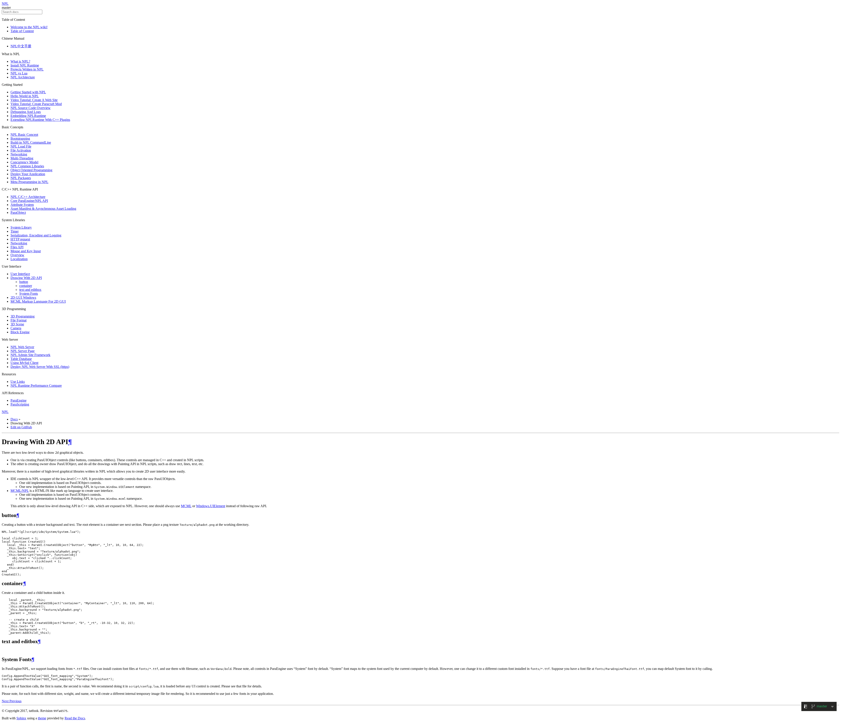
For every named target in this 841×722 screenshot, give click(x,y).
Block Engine (20, 332)
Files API (17, 247)
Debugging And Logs (26, 112)
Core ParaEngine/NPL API (29, 201)
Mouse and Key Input (26, 251)
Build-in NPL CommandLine (31, 142)
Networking (19, 154)
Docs (14, 419)
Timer (15, 231)
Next (5, 701)
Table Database (21, 359)
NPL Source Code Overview (31, 108)
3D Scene (17, 324)
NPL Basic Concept (24, 134)
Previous (15, 701)
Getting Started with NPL (28, 92)
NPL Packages (21, 178)
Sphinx (21, 718)
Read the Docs (75, 718)
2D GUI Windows (23, 297)
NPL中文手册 (21, 46)
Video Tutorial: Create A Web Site (34, 100)
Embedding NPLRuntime (28, 116)
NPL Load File (21, 146)
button (23, 282)
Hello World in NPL (25, 96)
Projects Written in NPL (27, 69)
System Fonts (28, 293)
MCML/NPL (20, 491)
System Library (21, 227)
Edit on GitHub (21, 427)
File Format (19, 320)
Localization (19, 259)
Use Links (18, 381)
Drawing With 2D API (26, 278)
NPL (5, 3)
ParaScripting (20, 404)
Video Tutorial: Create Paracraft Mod (36, 104)
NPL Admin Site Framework (30, 355)
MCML (186, 506)
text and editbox (30, 289)
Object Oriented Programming (31, 170)
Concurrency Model (24, 162)
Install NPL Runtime (25, 65)
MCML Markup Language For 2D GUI (38, 301)
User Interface (20, 274)
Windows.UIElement (210, 506)
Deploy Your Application (28, 174)
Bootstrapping (20, 138)
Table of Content (22, 31)
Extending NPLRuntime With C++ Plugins (40, 120)
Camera (16, 328)
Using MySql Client (24, 363)
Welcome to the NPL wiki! (29, 27)
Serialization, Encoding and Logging (36, 235)
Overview (17, 255)
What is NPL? (20, 61)
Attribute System (22, 205)
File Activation (21, 150)
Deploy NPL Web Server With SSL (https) (40, 367)
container (25, 286)
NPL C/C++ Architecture (28, 197)
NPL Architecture (23, 77)
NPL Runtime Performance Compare (36, 385)
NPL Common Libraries (27, 166)
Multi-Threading (22, 158)
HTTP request (20, 239)
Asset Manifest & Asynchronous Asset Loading (43, 208)
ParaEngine (19, 400)
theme (42, 718)
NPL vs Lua (19, 73)
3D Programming (23, 316)
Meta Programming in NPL (29, 182)
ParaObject (18, 212)
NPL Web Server (22, 347)
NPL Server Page (23, 351)
